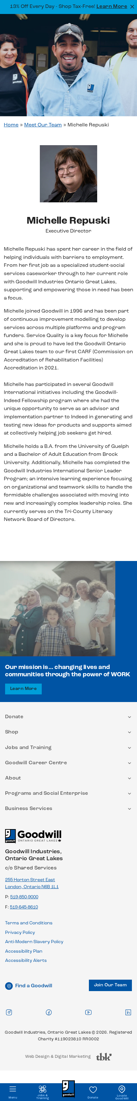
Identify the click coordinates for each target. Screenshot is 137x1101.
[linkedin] (128, 1012)
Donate (93, 1097)
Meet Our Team (43, 125)
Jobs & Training (42, 1097)
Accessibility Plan (23, 951)
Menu (13, 1097)
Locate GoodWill (121, 1097)
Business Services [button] (28, 808)
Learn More (112, 6)
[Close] (131, 6)
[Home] (33, 838)
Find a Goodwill (33, 986)
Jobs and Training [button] (28, 747)
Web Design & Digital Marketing (58, 1058)
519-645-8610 (24, 907)
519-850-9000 (24, 897)
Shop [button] (11, 732)
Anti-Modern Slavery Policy (34, 942)
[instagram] (9, 1012)
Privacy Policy (20, 932)
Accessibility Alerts (26, 960)
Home (11, 125)
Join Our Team (110, 985)
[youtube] (88, 1012)
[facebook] (49, 1012)
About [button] (13, 778)
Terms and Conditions (29, 923)
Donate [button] (14, 716)
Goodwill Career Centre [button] (36, 763)
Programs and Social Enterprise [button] (46, 793)
